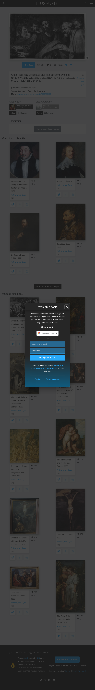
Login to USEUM (48, 357)
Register (38, 379)
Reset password (53, 379)
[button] (47, 333)
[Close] (67, 307)
